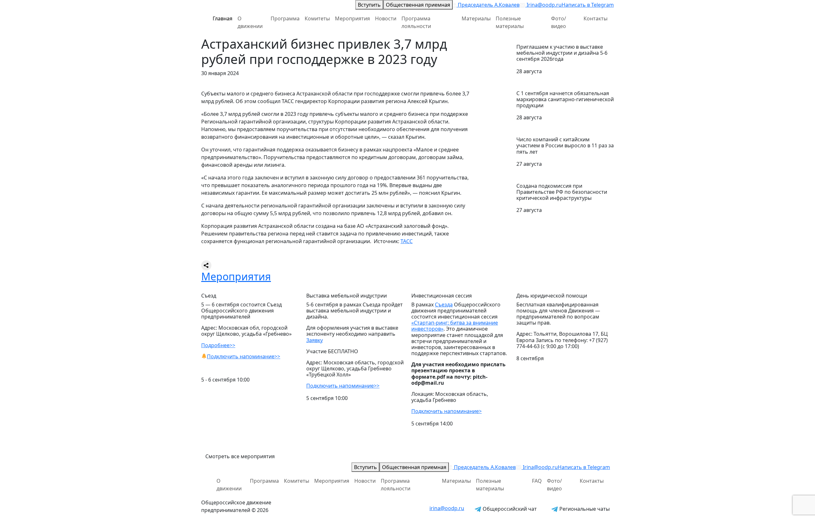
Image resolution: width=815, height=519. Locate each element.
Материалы (476, 18)
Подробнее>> (218, 345)
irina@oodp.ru (446, 508)
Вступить (369, 4)
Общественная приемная (418, 4)
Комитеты (317, 18)
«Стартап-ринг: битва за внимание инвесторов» (454, 325)
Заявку (314, 340)
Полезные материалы (510, 22)
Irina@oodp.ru (543, 4)
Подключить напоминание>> (243, 356)
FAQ (537, 480)
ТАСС (406, 241)
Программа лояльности (416, 22)
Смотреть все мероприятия (240, 456)
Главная (222, 18)
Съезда (444, 304)
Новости (385, 18)
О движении (250, 22)
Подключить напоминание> (446, 411)
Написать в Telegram (588, 4)
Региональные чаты (584, 508)
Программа (285, 18)
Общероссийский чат (509, 508)
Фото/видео (558, 22)
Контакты (595, 18)
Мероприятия (352, 18)
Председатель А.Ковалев (488, 4)
